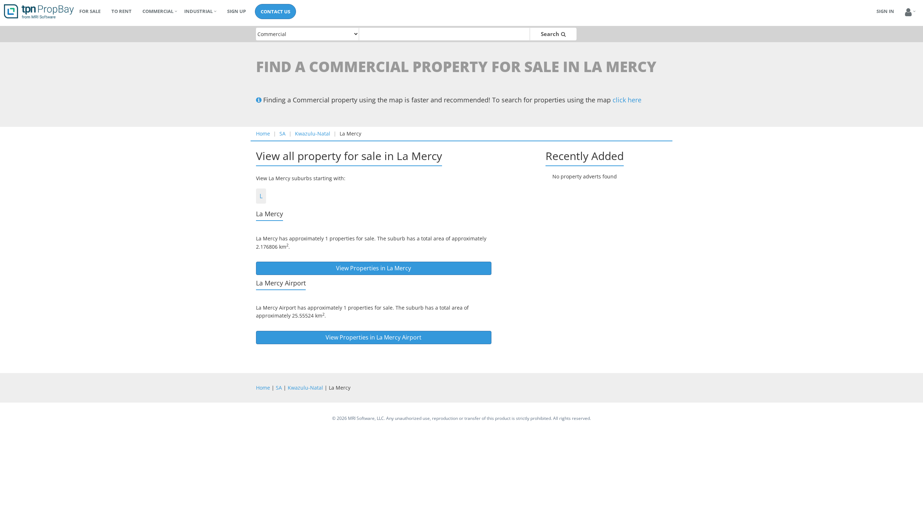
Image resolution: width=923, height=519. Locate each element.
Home (263, 133)
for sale (90, 11)
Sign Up (236, 11)
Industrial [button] (198, 11)
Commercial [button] (157, 11)
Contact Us (275, 11)
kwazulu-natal (312, 133)
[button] (908, 12)
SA (282, 133)
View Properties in (373, 268)
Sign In (885, 11)
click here (627, 100)
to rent (121, 11)
